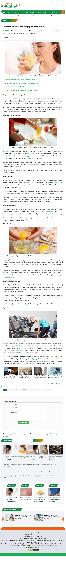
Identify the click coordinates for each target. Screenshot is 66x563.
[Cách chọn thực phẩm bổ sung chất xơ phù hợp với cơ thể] (9, 517)
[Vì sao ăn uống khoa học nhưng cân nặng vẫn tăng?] (56, 449)
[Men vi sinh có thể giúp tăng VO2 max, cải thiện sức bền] (38, 518)
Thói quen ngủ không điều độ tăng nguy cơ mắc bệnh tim (10, 377)
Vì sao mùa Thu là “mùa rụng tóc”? (13, 471)
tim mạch (11, 272)
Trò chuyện (41, 528)
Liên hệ (62, 528)
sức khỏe (58, 103)
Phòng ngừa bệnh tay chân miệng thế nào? (26, 498)
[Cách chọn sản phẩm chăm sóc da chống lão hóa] (40, 449)
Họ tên (15, 404)
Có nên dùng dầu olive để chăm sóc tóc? (25, 456)
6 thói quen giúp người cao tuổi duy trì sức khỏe (25, 376)
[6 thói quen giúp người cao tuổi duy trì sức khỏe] (26, 371)
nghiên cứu (29, 153)
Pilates (34, 361)
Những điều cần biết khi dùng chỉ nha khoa (45, 476)
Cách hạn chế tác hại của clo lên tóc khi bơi (46, 464)
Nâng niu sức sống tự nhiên (17, 16)
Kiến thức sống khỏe (13, 12)
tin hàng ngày (21, 434)
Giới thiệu (58, 528)
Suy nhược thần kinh (49, 16)
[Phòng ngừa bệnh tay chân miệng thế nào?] (26, 492)
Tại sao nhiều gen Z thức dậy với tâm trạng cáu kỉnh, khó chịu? (10, 457)
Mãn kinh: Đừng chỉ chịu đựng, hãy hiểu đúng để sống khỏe (17, 476)
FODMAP (12, 197)
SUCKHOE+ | (6, 30)
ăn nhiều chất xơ (47, 389)
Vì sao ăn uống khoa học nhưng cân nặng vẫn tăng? (55, 457)
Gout (27, 16)
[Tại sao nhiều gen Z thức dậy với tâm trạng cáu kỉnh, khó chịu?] (10, 449)
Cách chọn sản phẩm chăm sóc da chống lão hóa (39, 457)
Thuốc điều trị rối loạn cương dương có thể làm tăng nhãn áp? (40, 499)
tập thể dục (24, 389)
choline (24, 264)
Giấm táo (5, 151)
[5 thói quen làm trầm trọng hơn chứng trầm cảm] (55, 371)
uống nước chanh (34, 389)
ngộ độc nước (48, 211)
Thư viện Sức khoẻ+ (54, 12)
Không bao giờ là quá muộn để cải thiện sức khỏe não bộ (54, 499)
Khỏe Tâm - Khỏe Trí (25, 528)
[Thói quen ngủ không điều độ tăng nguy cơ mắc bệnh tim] (11, 371)
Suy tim (58, 16)
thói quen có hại (14, 389)
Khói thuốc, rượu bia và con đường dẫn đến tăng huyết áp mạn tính (18, 465)
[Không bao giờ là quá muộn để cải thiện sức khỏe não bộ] (54, 492)
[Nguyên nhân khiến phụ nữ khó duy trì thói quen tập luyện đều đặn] (40, 371)
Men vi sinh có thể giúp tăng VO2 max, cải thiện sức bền (52, 516)
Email (15, 407)
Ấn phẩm (53, 528)
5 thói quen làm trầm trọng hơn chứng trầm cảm (55, 376)
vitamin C (23, 101)
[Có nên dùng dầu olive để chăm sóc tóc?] (25, 449)
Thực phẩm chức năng (28, 12)
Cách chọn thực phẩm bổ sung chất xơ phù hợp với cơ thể (23, 516)
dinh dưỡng (42, 256)
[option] (18, 517)
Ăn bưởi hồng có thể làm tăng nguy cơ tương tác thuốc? (49, 471)
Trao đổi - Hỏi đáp (41, 12)
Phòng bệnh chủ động (34, 528)
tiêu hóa (54, 182)
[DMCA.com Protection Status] (33, 549)
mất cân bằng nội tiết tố (19, 350)
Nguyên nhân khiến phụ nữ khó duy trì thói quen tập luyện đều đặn (40, 377)
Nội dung (14, 412)
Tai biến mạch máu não (36, 16)
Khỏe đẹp (6, 436)
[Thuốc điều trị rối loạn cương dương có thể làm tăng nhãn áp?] (40, 492)
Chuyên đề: (5, 16)
